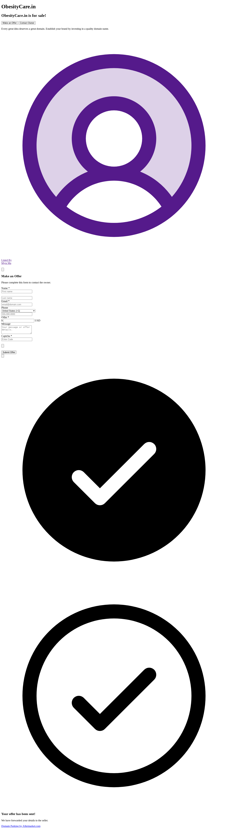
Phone (4, 307)
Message (6, 323)
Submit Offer (9, 352)
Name (5, 288)
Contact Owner (27, 23)
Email (5, 301)
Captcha (6, 336)
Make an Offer (10, 23)
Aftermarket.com (20, 826)
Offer (5, 317)
